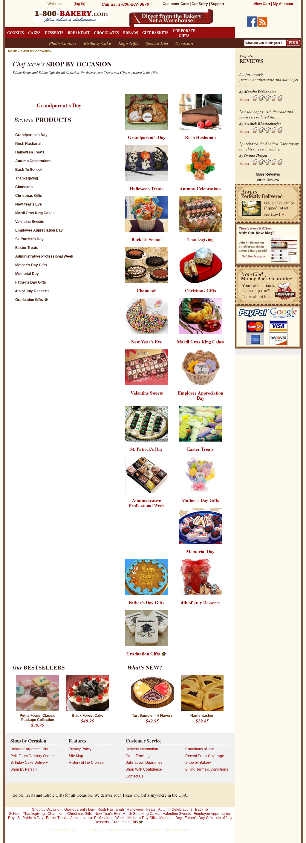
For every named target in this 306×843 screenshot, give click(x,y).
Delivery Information (142, 749)
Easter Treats (26, 248)
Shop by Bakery (198, 762)
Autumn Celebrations (33, 161)
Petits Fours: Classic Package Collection (37, 717)
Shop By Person (23, 769)
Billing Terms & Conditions (206, 769)
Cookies (15, 32)
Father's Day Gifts (30, 282)
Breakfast (79, 32)
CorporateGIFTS (184, 33)
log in (79, 4)
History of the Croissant (87, 762)
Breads (130, 32)
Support (217, 4)
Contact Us (134, 776)
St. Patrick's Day (29, 239)
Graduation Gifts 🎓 (31, 300)
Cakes (34, 32)
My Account (283, 4)
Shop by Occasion (36, 51)
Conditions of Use (199, 749)
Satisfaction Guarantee (144, 762)
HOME (12, 51)
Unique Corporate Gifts (29, 749)
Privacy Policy (80, 749)
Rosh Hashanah (28, 143)
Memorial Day (27, 274)
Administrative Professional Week (44, 256)
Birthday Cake (97, 43)
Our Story (200, 4)
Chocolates (106, 32)
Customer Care (176, 4)
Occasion (184, 43)
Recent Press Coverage (204, 756)
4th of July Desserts (32, 291)
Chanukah (24, 187)
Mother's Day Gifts (31, 265)
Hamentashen (202, 715)
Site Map (76, 756)
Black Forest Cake (87, 715)
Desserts (54, 32)
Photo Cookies (62, 43)
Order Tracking (138, 756)
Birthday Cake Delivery (29, 762)
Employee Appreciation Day (39, 230)
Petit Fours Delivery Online (32, 756)
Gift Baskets (155, 32)
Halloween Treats (30, 152)
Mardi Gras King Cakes (35, 213)
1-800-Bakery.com (176, 829)
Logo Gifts (128, 43)
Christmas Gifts (28, 196)
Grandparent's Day (59, 105)
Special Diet (157, 43)
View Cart (262, 4)
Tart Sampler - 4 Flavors (152, 715)
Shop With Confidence (144, 769)
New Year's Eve (28, 204)
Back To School (28, 170)
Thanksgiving (26, 178)
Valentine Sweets (29, 222)
